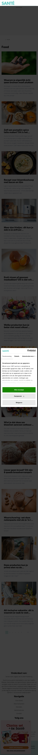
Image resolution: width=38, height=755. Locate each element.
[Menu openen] (26, 3)
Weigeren (19, 402)
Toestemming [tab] (6, 356)
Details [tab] (16, 356)
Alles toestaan (19, 390)
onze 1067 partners (14, 366)
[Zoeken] (34, 3)
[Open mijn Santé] (31, 3)
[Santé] (8, 3)
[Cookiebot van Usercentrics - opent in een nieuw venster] (27, 351)
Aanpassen (18, 396)
